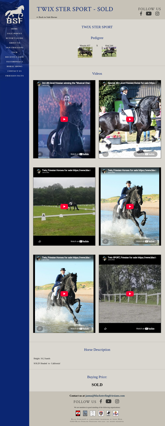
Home (14, 29)
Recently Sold (14, 57)
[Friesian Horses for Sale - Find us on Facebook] (101, 400)
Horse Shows (14, 66)
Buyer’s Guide (14, 38)
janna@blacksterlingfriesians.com (105, 395)
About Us (14, 43)
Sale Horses (14, 33)
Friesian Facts (15, 76)
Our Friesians (14, 48)
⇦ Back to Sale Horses (46, 17)
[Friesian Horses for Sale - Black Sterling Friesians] (14, 4)
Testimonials (14, 62)
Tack (15, 52)
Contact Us (15, 71)
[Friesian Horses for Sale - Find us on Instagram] (117, 400)
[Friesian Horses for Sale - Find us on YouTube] (108, 400)
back (159, 416)
